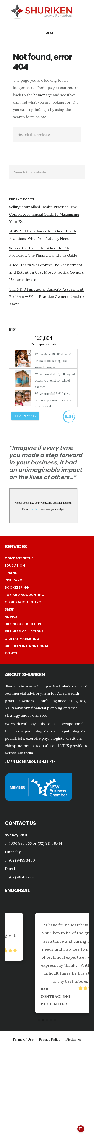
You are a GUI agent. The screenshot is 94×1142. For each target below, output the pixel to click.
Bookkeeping (17, 587)
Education (15, 565)
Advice (11, 616)
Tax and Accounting (24, 594)
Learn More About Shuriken (30, 761)
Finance (12, 573)
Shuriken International (27, 646)
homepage (42, 95)
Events (11, 653)
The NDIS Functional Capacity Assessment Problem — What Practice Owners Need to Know (46, 296)
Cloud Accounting (23, 602)
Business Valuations (24, 631)
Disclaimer (73, 1039)
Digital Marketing (22, 638)
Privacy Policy (49, 1039)
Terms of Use (23, 1039)
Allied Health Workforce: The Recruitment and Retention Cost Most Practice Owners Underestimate (46, 272)
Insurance (14, 580)
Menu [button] (50, 33)
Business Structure (23, 624)
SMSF (9, 609)
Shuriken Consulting (41, 10)
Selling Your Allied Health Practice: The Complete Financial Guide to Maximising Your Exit (44, 214)
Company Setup (19, 558)
